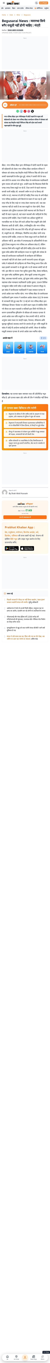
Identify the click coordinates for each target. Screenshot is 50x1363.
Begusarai (27, 15)
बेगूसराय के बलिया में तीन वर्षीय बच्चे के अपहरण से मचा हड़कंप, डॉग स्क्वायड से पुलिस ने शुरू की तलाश (26, 415)
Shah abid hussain (15, 30)
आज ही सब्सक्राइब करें (25, 517)
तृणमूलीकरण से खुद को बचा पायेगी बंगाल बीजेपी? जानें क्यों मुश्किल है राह (26, 629)
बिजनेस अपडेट (29, 532)
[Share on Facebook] (21, 111)
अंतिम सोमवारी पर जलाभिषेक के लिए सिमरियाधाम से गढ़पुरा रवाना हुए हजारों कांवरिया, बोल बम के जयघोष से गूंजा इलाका (27, 443)
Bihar (18, 15)
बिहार (13, 8)
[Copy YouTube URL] (25, 111)
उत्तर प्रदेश (20, 8)
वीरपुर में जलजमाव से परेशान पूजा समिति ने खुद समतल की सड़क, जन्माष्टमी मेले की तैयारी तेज (26, 433)
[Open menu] (4, 3)
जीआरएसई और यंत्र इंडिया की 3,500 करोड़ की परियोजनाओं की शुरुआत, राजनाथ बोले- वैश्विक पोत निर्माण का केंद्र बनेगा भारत (26, 619)
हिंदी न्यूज (13, 539)
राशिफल (15, 535)
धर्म (37, 532)
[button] (25, 85)
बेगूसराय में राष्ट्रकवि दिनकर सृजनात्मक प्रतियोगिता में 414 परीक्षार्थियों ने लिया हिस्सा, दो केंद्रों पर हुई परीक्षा (27, 424)
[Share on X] (32, 111)
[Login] (25, 1357)
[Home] (13, 3)
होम (2, 8)
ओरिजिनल (40, 8)
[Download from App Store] (27, 548)
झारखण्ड (7, 8)
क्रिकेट (7, 535)
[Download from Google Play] (12, 548)
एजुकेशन (46, 8)
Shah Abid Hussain (19, 493)
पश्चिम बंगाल (29, 8)
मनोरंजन (19, 532)
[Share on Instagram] (28, 111)
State (11, 15)
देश (6, 532)
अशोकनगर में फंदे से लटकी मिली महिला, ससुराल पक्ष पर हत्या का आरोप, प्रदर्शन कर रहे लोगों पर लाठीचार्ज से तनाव (26, 609)
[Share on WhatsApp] (17, 111)
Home (4, 15)
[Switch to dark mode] (36, 3)
